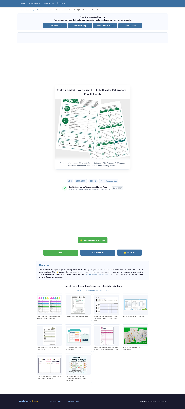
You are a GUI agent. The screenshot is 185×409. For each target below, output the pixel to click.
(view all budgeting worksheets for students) (92, 290)
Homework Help (80, 26)
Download (98, 253)
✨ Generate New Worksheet (92, 240)
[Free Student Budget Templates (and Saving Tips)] (49, 335)
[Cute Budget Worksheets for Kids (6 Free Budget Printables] (49, 365)
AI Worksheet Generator (97, 274)
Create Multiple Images (105, 26)
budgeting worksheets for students (39, 10)
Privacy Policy (34, 3)
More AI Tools (130, 26)
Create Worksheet (55, 26)
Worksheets (28, 401)
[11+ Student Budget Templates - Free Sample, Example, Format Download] (78, 365)
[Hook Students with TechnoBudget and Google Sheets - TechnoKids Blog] (107, 305)
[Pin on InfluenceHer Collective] (135, 305)
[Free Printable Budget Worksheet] (78, 305)
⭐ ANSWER (129, 253)
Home (23, 3)
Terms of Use (48, 3)
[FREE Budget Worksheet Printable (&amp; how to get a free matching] (107, 335)
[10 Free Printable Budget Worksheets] (78, 335)
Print (61, 253)
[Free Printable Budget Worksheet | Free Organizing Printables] (49, 305)
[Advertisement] (92, 62)
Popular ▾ (61, 3)
